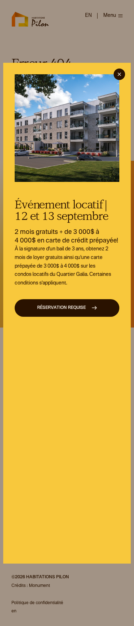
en (88, 15)
